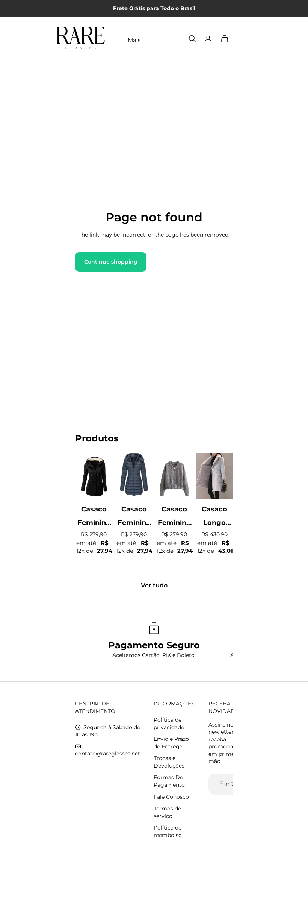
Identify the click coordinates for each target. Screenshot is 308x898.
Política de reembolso (168, 831)
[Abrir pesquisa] (192, 38)
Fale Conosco (171, 796)
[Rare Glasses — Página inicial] (80, 39)
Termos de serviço (167, 812)
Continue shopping (110, 261)
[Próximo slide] (106, 476)
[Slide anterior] (81, 476)
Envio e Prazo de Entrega (171, 743)
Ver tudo (154, 585)
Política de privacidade (169, 723)
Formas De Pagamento (169, 781)
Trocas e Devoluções (169, 762)
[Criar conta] (231, 784)
